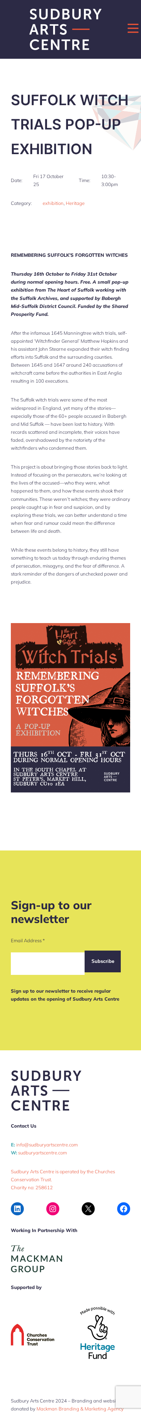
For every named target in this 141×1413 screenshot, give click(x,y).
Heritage (75, 203)
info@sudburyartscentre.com (47, 1145)
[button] (133, 28)
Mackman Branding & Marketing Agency (80, 1409)
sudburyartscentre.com (42, 1152)
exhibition (53, 203)
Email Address (28, 940)
